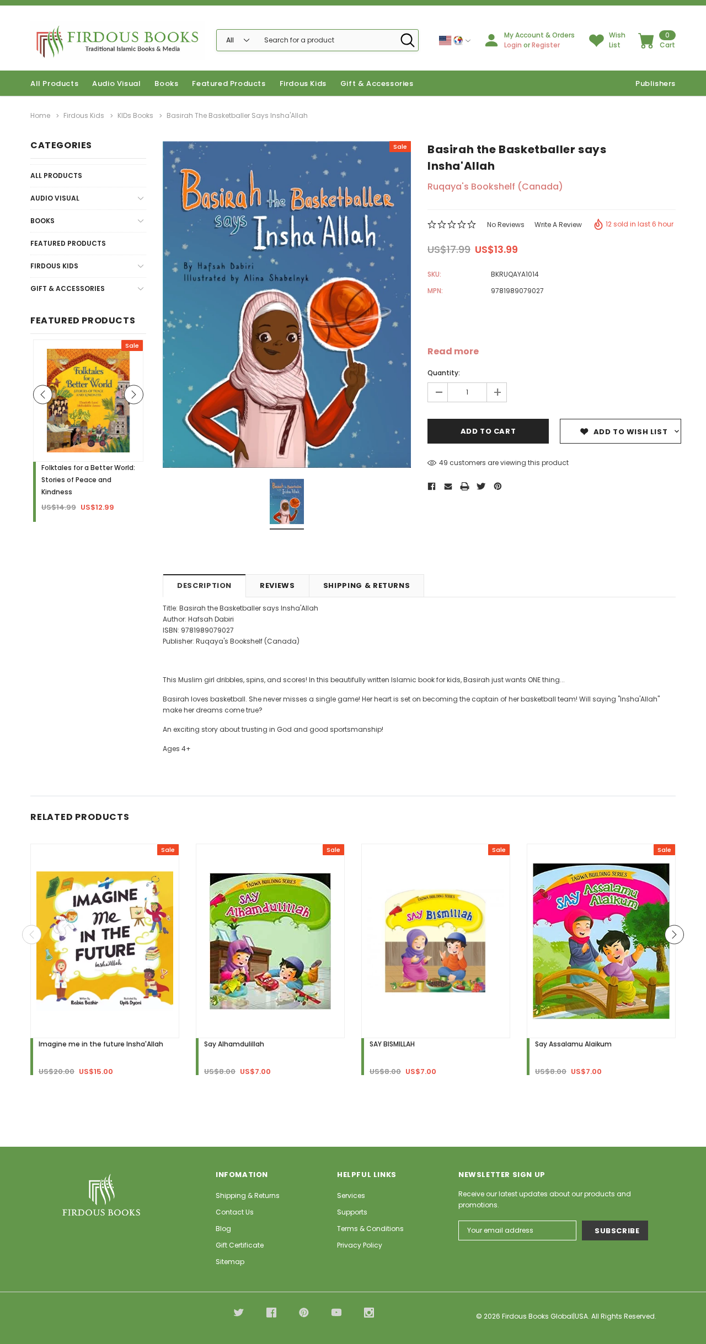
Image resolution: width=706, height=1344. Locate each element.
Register (546, 45)
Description (204, 585)
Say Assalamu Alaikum (573, 1044)
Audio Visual (116, 83)
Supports (352, 1212)
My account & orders (539, 35)
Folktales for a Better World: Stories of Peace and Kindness (88, 479)
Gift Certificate (240, 1245)
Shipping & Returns (366, 585)
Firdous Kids (303, 83)
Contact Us (235, 1212)
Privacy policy (359, 1245)
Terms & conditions (370, 1228)
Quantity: (443, 372)
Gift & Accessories (377, 83)
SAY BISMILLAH (392, 1044)
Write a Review (558, 224)
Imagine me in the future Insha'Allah (101, 1044)
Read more (453, 351)
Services (351, 1195)
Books (166, 83)
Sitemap (230, 1261)
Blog (223, 1228)
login (513, 45)
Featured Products (68, 243)
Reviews (277, 585)
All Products (56, 175)
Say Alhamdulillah (234, 1044)
